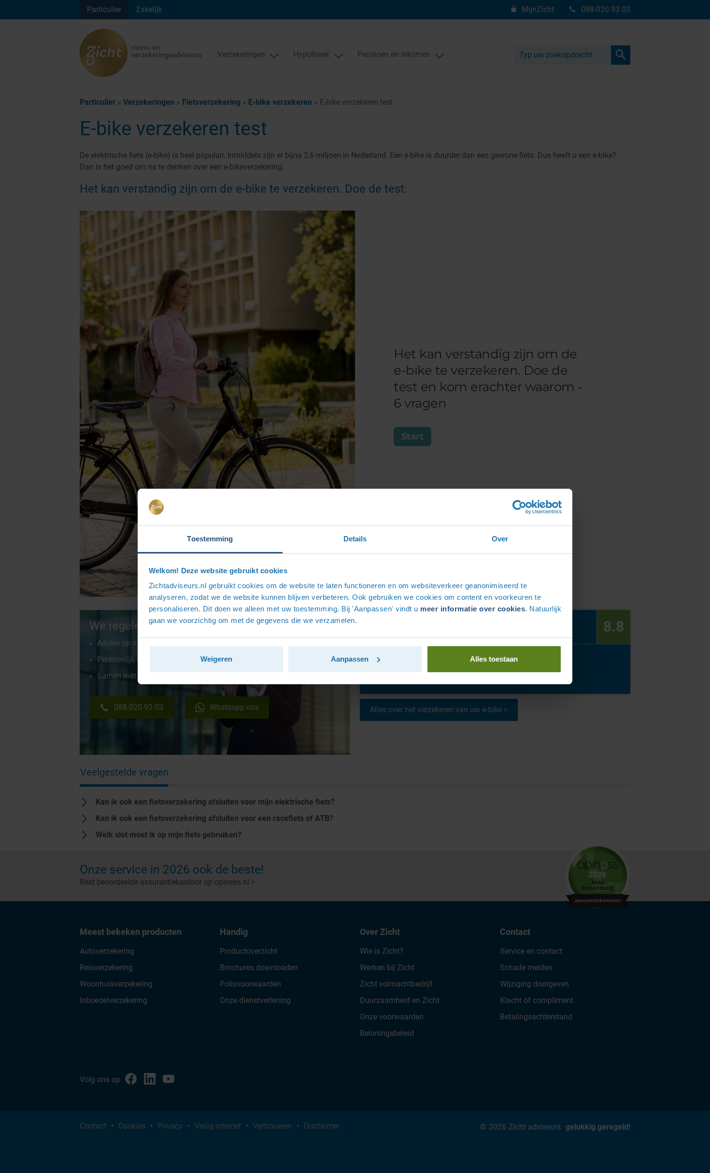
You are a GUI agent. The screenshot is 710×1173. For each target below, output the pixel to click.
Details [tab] (355, 539)
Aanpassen (350, 659)
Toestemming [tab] (210, 539)
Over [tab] (500, 539)
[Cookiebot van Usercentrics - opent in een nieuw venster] (519, 507)
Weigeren (216, 659)
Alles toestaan (494, 659)
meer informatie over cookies (472, 609)
